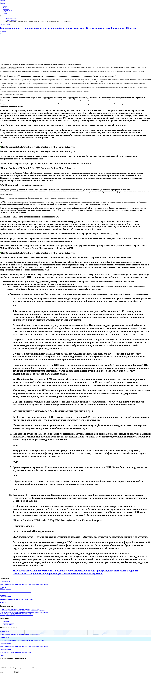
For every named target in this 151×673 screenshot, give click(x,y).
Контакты (5, 13)
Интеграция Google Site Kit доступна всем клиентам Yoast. (16, 599)
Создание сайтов (7, 10)
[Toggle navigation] (0, 2)
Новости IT (6, 9)
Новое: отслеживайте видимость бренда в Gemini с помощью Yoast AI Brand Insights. (24, 584)
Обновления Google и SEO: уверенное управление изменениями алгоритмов (58, 573)
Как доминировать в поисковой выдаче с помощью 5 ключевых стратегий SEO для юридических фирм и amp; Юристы (68, 28)
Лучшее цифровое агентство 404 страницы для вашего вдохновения (19, 609)
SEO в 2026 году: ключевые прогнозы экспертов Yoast (15, 592)
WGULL (2, 655)
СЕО (4, 11)
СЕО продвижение (5, 24)
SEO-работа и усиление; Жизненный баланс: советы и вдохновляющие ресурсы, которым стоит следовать (75, 570)
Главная (5, 6)
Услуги (5, 7)
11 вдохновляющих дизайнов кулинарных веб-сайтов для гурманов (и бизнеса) (22, 610)
